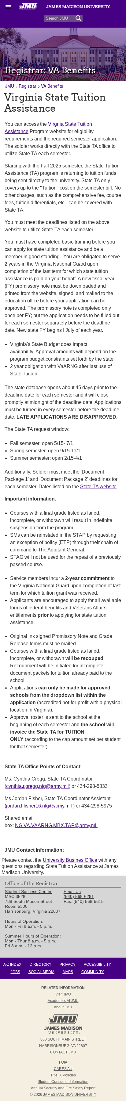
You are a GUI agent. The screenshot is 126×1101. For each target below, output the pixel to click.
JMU (9, 86)
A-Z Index (12, 964)
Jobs (15, 972)
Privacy (68, 964)
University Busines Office (70, 860)
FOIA (63, 1062)
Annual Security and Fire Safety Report (63, 1088)
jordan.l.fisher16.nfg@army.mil (39, 805)
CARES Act (63, 1069)
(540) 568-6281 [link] (79, 896)
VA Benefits (52, 86)
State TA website (98, 486)
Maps (68, 972)
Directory (40, 964)
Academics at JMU (63, 1001)
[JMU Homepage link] (63, 1033)
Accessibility (97, 964)
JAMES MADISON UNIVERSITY (69, 1094)
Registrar (27, 86)
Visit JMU (63, 994)
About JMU (63, 1007)
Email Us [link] (72, 891)
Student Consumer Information (63, 1082)
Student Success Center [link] (28, 891)
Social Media (41, 972)
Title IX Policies (63, 1075)
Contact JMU (63, 1052)
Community (92, 972)
